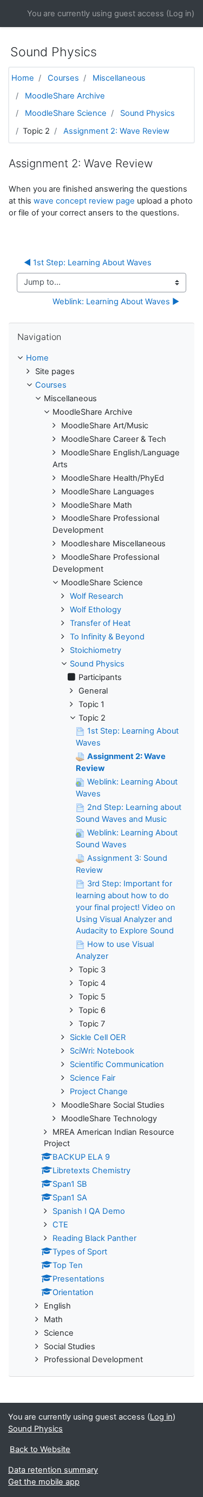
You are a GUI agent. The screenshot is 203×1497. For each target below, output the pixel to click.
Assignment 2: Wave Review (116, 131)
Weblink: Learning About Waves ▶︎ (116, 301)
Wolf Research (96, 596)
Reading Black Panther (94, 1238)
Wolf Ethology (95, 610)
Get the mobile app (44, 1482)
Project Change (99, 1091)
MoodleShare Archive (65, 96)
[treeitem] (101, 358)
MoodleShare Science (66, 113)
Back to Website (40, 1449)
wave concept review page (84, 201)
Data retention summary (53, 1470)
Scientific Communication (117, 1064)
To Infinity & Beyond (107, 637)
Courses (63, 78)
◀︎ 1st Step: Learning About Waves (88, 262)
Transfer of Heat (100, 623)
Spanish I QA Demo (89, 1211)
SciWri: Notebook (102, 1051)
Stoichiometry (95, 650)
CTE (60, 1225)
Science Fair (92, 1078)
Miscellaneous (119, 78)
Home (22, 78)
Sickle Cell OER (98, 1037)
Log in (180, 13)
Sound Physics (147, 113)
